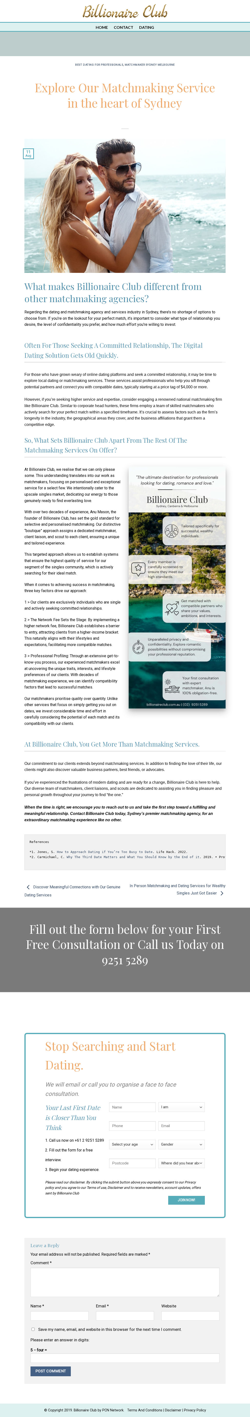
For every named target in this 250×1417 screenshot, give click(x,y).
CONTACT (123, 27)
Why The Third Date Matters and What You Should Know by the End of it (133, 857)
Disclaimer (115, 1188)
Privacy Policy (195, 1410)
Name (37, 1306)
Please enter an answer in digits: (60, 1339)
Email (102, 1306)
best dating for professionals (99, 64)
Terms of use (96, 1188)
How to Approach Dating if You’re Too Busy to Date (105, 852)
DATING (146, 27)
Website (168, 1306)
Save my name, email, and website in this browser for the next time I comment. (110, 1329)
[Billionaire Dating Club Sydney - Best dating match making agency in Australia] (125, 11)
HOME (102, 27)
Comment (41, 1262)
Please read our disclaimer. (65, 1182)
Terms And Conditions (144, 1410)
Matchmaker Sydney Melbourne (150, 64)
